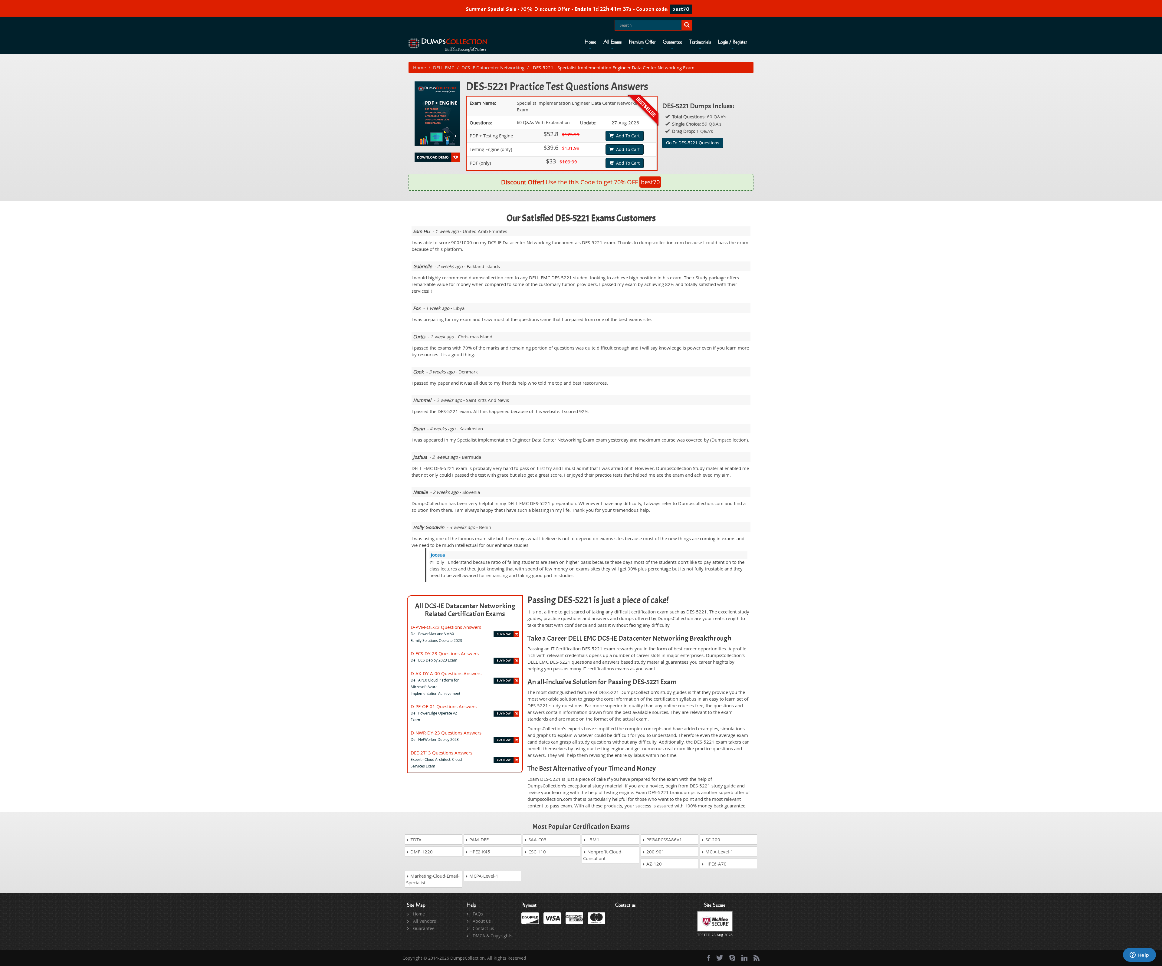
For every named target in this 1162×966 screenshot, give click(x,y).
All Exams (612, 42)
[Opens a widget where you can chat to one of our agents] (1139, 955)
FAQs (478, 913)
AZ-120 (653, 864)
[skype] (732, 958)
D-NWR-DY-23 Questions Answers (446, 733)
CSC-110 (536, 852)
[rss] (756, 958)
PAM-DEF (478, 839)
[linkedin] (744, 958)
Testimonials (700, 42)
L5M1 (592, 839)
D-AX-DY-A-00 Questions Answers (446, 673)
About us (482, 921)
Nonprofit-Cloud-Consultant (603, 855)
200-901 (654, 852)
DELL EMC (443, 67)
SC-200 (712, 839)
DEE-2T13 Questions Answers (441, 753)
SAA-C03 (537, 839)
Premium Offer (642, 42)
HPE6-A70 (715, 864)
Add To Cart (627, 136)
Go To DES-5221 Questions (692, 143)
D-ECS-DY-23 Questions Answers (445, 653)
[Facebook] (708, 958)
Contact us (483, 928)
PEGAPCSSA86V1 (663, 839)
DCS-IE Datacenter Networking (492, 67)
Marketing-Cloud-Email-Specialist (433, 879)
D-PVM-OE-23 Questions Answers (446, 627)
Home (590, 42)
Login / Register (732, 42)
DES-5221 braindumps (671, 792)
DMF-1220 (421, 852)
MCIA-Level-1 (718, 852)
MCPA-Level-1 (483, 876)
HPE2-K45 (479, 852)
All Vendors (424, 921)
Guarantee (672, 42)
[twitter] (719, 958)
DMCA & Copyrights (492, 935)
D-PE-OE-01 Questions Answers (444, 706)
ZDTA (415, 839)
